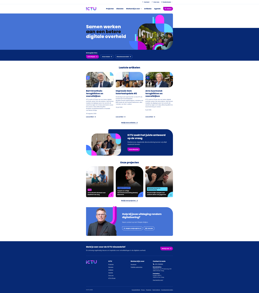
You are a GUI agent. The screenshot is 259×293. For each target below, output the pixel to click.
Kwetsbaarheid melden (167, 290)
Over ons (156, 2)
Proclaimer (148, 290)
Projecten (110, 9)
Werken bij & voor (133, 9)
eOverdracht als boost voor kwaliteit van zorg (97, 193)
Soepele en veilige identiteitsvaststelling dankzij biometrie (127, 192)
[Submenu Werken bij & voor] (141, 8)
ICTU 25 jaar (111, 278)
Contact (146, 2)
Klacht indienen (156, 290)
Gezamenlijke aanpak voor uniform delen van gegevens (156, 193)
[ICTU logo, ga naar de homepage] (91, 8)
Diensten (119, 9)
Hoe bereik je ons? (158, 280)
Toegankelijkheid (136, 290)
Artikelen (147, 9)
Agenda (157, 9)
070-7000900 (159, 264)
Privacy (143, 290)
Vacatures (133, 264)
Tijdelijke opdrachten (136, 267)
